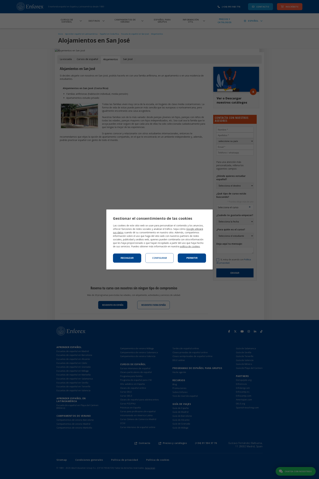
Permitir (192, 258)
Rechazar (127, 258)
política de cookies (190, 246)
